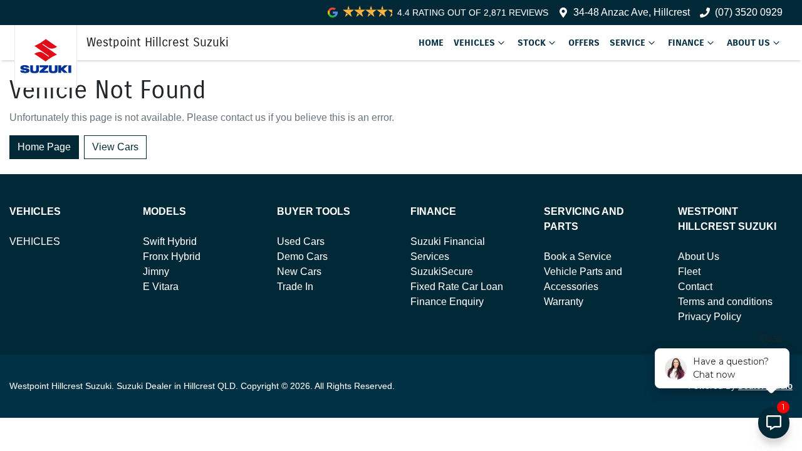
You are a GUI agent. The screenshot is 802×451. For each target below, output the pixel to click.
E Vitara (161, 286)
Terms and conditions (725, 301)
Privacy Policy (709, 316)
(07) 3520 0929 (749, 12)
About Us (748, 42)
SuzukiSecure (441, 271)
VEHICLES (34, 241)
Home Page (44, 147)
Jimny (156, 271)
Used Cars (301, 241)
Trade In (295, 286)
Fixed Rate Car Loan (456, 286)
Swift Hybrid (170, 241)
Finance (686, 42)
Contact (695, 286)
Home (431, 42)
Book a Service (578, 256)
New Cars (299, 271)
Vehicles (474, 42)
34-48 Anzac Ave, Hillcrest (631, 12)
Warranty (563, 301)
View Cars (115, 147)
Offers (584, 42)
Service (627, 42)
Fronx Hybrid (171, 256)
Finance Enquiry (447, 301)
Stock (532, 42)
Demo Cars (302, 256)
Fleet (689, 271)
